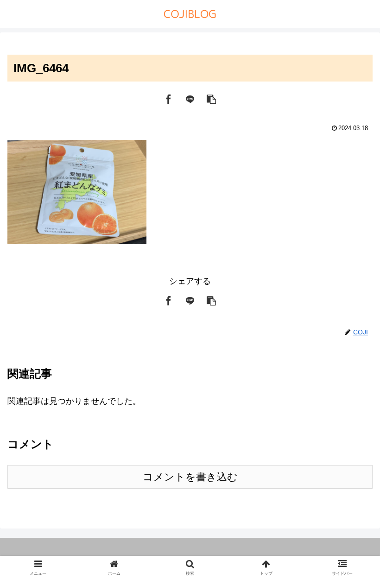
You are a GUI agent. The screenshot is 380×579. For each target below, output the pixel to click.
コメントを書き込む (190, 477)
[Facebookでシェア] (168, 98)
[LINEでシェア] (190, 98)
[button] (211, 98)
